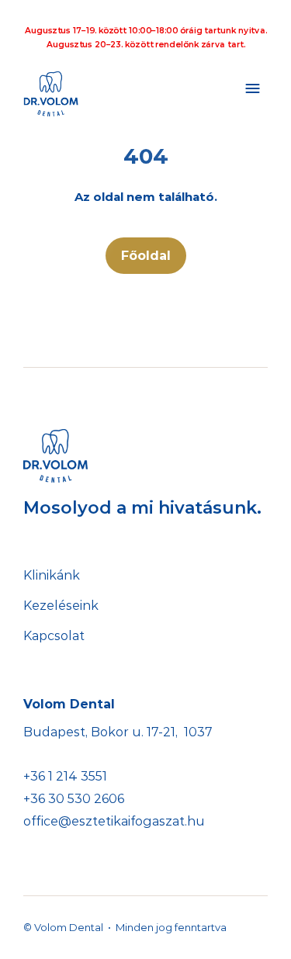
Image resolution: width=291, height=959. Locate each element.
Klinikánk (51, 575)
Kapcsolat (54, 635)
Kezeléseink (61, 605)
